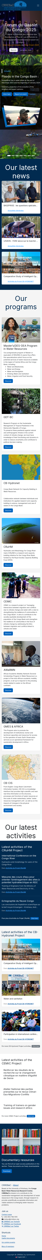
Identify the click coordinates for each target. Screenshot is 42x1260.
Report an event (21, 94)
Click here (34, 918)
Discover (8, 381)
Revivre (13, 50)
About (15, 1185)
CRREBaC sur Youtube (11, 1221)
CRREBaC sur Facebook (12, 1224)
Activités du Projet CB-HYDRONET (21, 281)
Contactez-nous (25, 50)
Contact (32, 94)
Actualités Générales (16, 210)
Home (4, 1236)
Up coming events (8, 1242)
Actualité (7, 71)
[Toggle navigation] (38, 5)
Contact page (7, 1214)
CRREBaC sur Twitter (11, 1226)
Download (6, 1171)
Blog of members (8, 1246)
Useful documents (8, 1238)
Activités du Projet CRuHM (16, 868)
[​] (21, 116)
